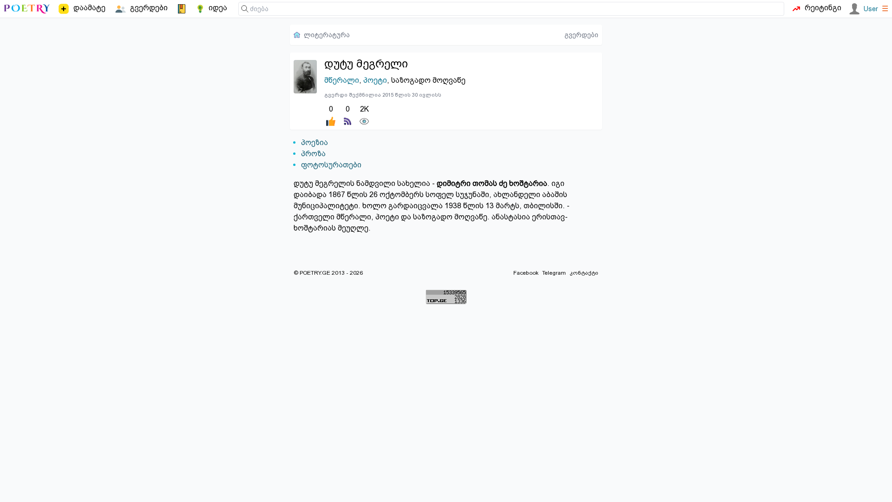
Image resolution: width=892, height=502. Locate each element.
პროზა (313, 153)
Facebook (525, 273)
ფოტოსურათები (331, 164)
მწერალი (341, 80)
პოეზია (314, 142)
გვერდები (581, 35)
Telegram (554, 273)
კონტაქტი (584, 273)
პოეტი (375, 80)
